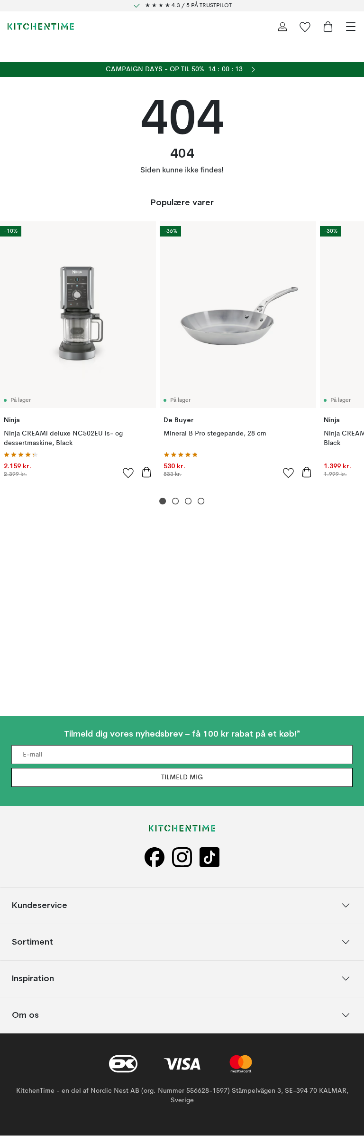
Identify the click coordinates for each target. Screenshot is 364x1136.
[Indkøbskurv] (328, 26)
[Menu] (350, 26)
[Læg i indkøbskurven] (146, 472)
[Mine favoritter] (305, 26)
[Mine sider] (282, 26)
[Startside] (41, 26)
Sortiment (32, 942)
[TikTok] (209, 858)
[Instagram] (182, 858)
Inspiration (33, 978)
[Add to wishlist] (128, 472)
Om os (25, 1015)
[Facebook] (154, 858)
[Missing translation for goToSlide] (175, 501)
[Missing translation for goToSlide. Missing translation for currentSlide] (162, 501)
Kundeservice (39, 905)
